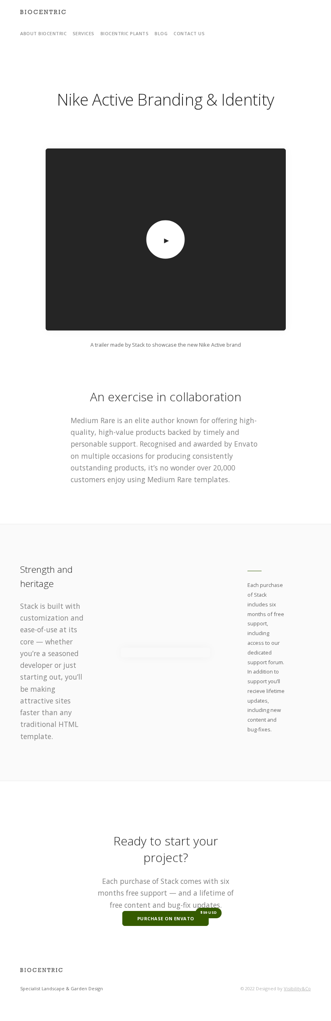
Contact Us (189, 33)
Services (83, 33)
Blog (161, 33)
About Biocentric (43, 33)
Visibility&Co (297, 988)
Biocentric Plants (125, 33)
